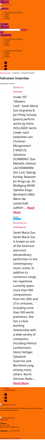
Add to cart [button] (17, 219)
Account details (9, 390)
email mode (4, 419)
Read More (21, 383)
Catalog (7, 14)
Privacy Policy (15, 438)
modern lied (17, 91)
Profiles (7, 18)
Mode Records (5, 73)
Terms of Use (4, 438)
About (6, 16)
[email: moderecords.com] (7, 418)
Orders (6, 388)
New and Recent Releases (13, 12)
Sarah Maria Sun (19, 227)
